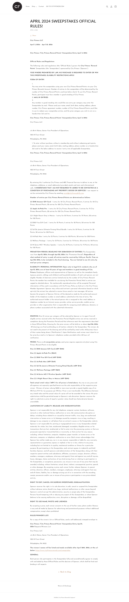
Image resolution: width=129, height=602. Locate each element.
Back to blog (65, 572)
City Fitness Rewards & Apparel (66, 597)
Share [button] (34, 35)
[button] (34, 6)
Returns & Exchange (64, 586)
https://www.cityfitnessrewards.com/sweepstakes (53, 550)
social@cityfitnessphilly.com (73, 193)
